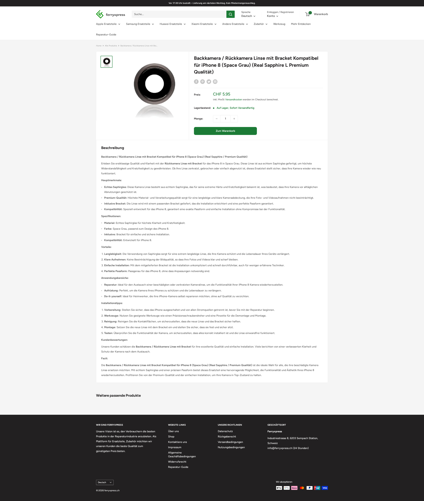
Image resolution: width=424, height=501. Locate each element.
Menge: (198, 118)
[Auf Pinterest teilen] (202, 81)
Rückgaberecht (227, 436)
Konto (271, 16)
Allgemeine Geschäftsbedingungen (182, 454)
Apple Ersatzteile (106, 23)
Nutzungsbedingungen (231, 447)
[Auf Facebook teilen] (196, 81)
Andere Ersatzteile (233, 23)
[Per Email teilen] (215, 81)
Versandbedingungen (230, 442)
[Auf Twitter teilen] (209, 81)
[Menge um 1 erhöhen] (234, 118)
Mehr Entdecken (301, 23)
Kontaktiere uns (177, 442)
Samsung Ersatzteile (138, 23)
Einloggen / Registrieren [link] (280, 12)
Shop (171, 436)
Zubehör (259, 23)
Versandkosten (233, 99)
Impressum (174, 447)
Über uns (173, 431)
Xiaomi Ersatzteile (202, 23)
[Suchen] (230, 14)
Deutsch (102, 482)
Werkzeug (279, 23)
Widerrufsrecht (177, 461)
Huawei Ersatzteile (171, 23)
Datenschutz (225, 431)
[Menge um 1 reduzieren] (216, 118)
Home (99, 46)
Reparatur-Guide (106, 34)
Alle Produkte (111, 46)
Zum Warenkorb (225, 130)
